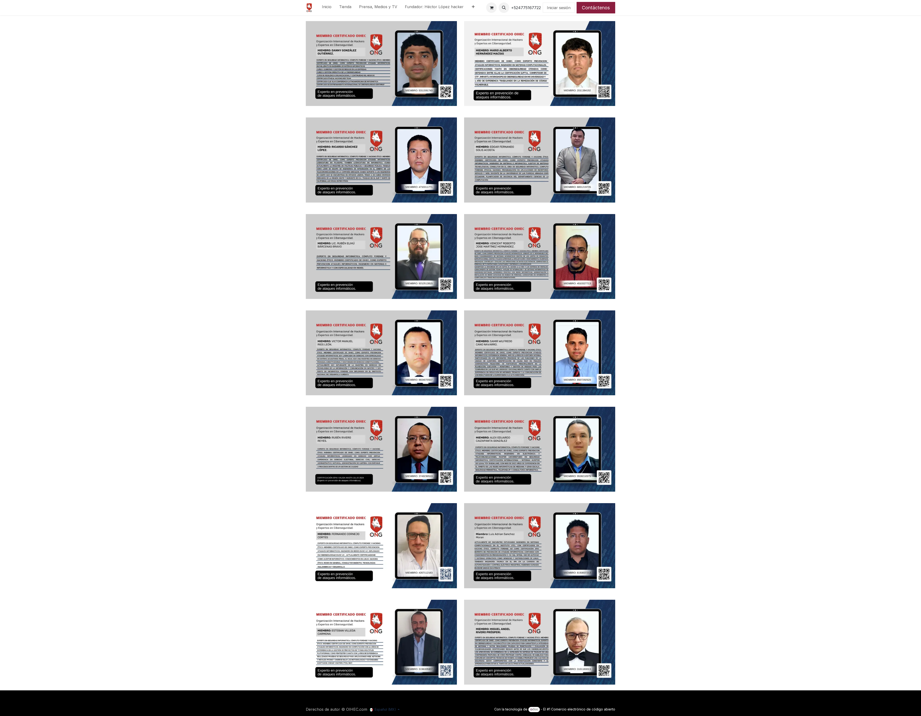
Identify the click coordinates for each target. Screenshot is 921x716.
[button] (504, 7)
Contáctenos (596, 8)
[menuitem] (326, 7)
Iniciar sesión (559, 7)
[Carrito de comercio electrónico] (491, 7)
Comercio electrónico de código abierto (583, 709)
